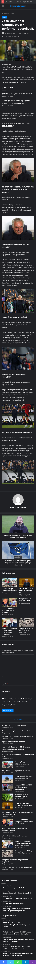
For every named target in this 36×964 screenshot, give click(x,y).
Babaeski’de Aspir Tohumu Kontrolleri (16, 731)
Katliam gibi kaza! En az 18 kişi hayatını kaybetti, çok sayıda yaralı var (16, 748)
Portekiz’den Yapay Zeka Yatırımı (14, 726)
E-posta (5, 684)
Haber (12, 13)
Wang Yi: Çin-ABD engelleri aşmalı (25, 600)
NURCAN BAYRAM (10, 33)
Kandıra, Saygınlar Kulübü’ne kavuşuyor (9, 590)
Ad (3, 676)
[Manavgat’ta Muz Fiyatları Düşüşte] (7, 797)
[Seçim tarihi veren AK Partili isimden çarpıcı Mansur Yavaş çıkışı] (9, 622)
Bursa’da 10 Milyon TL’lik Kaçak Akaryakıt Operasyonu (23, 787)
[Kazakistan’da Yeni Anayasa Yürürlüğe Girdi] (26, 582)
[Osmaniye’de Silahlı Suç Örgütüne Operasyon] (26, 622)
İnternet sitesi (6, 691)
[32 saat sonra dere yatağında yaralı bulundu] (9, 602)
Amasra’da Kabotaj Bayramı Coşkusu (16, 771)
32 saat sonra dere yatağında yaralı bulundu (9, 610)
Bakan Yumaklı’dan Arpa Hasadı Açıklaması (23, 777)
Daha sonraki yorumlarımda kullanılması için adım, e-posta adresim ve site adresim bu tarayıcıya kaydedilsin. (17, 702)
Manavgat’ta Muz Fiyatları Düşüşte (21, 796)
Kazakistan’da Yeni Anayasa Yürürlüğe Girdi (26, 590)
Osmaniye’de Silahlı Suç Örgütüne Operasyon (26, 630)
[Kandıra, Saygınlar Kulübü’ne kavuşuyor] (9, 582)
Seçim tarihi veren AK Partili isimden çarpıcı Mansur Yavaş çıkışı (9, 631)
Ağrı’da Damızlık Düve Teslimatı (13, 742)
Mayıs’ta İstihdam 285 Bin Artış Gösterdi (17, 867)
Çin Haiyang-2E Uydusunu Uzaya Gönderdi (17, 94)
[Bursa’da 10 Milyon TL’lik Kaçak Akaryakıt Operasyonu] (7, 787)
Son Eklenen (18, 719)
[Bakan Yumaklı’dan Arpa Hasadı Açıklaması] (7, 779)
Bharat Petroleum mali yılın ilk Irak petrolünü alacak (14, 830)
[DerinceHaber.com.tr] (18, 6)
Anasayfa (6, 13)
